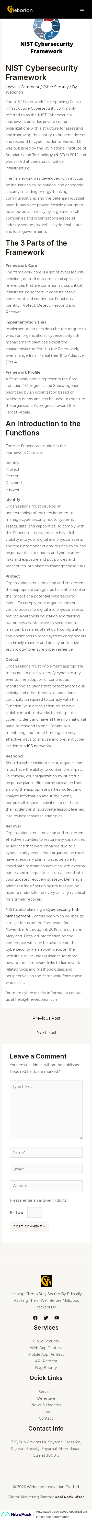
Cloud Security (46, 1341)
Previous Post (46, 1018)
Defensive (46, 1398)
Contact (46, 1418)
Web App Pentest (46, 1347)
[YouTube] (56, 1318)
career (46, 1411)
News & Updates (46, 1405)
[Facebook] (35, 1318)
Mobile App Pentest (46, 1354)
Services (46, 1391)
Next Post (47, 1032)
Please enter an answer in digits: (38, 1200)
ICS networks (38, 746)
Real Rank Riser (69, 1497)
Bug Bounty (46, 1367)
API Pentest (46, 1361)
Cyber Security (56, 87)
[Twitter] (46, 1318)
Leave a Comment (22, 87)
